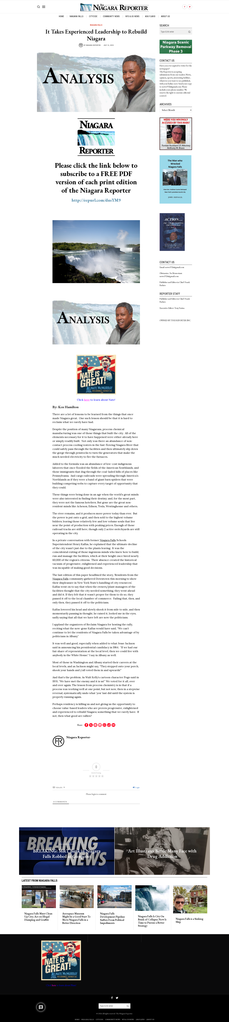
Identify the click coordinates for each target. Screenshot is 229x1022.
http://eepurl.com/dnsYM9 (96, 200)
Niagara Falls (96, 25)
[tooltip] (184, 6)
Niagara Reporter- (93, 45)
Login (137, 787)
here (87, 399)
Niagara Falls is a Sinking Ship (189, 920)
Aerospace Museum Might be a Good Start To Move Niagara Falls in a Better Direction (76, 918)
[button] (189, 31)
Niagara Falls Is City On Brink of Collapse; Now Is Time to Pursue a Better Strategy (152, 921)
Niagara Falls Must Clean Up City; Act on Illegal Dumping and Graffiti (38, 916)
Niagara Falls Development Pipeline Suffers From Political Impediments (112, 918)
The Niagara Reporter (124, 1013)
